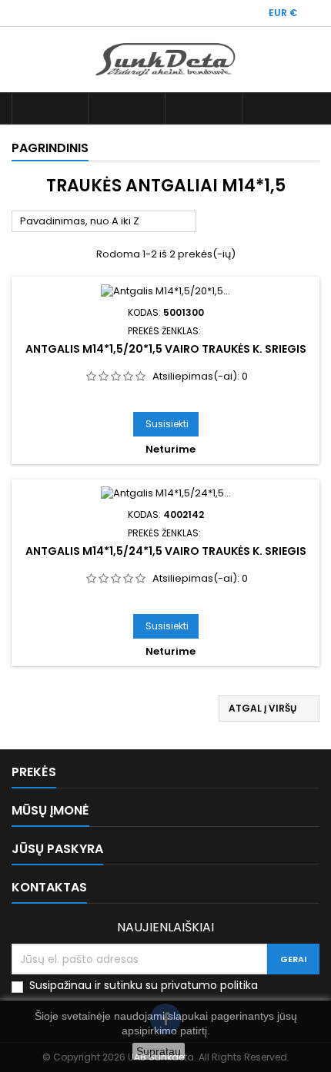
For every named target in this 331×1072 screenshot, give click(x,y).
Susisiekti (167, 423)
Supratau (158, 1051)
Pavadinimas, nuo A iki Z (104, 222)
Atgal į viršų (270, 708)
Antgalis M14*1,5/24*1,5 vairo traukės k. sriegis (165, 551)
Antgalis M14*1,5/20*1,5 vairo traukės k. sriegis (165, 349)
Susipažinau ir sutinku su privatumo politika (143, 985)
